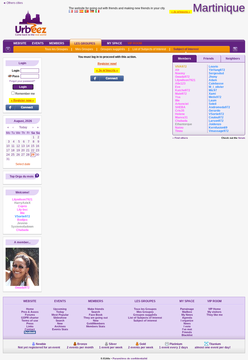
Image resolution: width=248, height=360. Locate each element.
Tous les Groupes (56, 49)
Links (29, 326)
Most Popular (60, 314)
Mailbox (187, 311)
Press (29, 323)
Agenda (187, 317)
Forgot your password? (22, 81)
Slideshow (60, 317)
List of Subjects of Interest (149, 49)
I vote (187, 326)
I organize (187, 320)
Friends (208, 58)
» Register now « (22, 100)
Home (30, 308)
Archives (60, 326)
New (60, 323)
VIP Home (214, 308)
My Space (114, 43)
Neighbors (233, 58)
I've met (187, 329)
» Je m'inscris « (180, 11)
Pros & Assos (30, 311)
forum (241, 138)
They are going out (96, 317)
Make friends (96, 308)
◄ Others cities (13, 3)
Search (60, 320)
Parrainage (187, 308)
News (187, 323)
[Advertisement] (157, 25)
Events (38, 43)
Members (56, 43)
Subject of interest (186, 49)
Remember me (25, 93)
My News (187, 314)
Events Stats (60, 329)
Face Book (95, 314)
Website (19, 43)
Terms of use (30, 320)
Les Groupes (84, 43)
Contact (30, 329)
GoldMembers (96, 323)
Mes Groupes (84, 49)
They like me (215, 314)
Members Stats (95, 326)
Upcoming (60, 308)
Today (60, 311)
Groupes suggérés (113, 49)
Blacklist (187, 335)
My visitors (214, 311)
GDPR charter (30, 317)
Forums (30, 314)
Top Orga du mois (22, 176)
